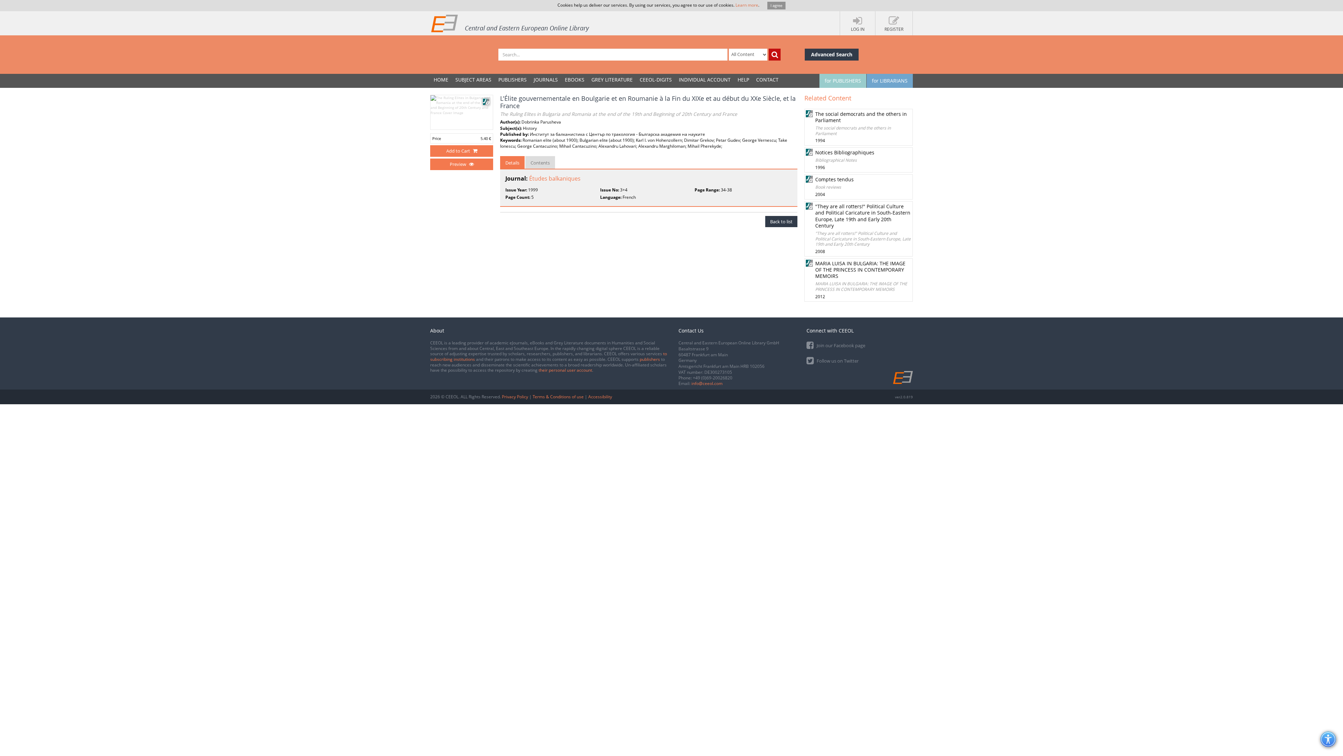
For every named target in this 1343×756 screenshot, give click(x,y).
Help (743, 79)
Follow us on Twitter (837, 361)
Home (441, 79)
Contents (540, 163)
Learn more (747, 5)
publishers (650, 359)
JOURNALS (546, 79)
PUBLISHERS (512, 79)
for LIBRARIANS (890, 80)
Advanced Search (831, 54)
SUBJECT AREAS (473, 79)
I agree (776, 5)
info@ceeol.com (707, 383)
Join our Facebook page (840, 345)
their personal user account (565, 370)
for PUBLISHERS (843, 80)
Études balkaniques (555, 178)
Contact (767, 79)
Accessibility (600, 397)
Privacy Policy (515, 397)
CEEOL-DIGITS (656, 79)
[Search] (775, 55)
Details (512, 163)
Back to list (781, 221)
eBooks (574, 79)
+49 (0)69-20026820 (712, 378)
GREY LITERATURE (612, 79)
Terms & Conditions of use (558, 397)
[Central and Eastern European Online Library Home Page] (510, 23)
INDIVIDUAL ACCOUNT (705, 79)
